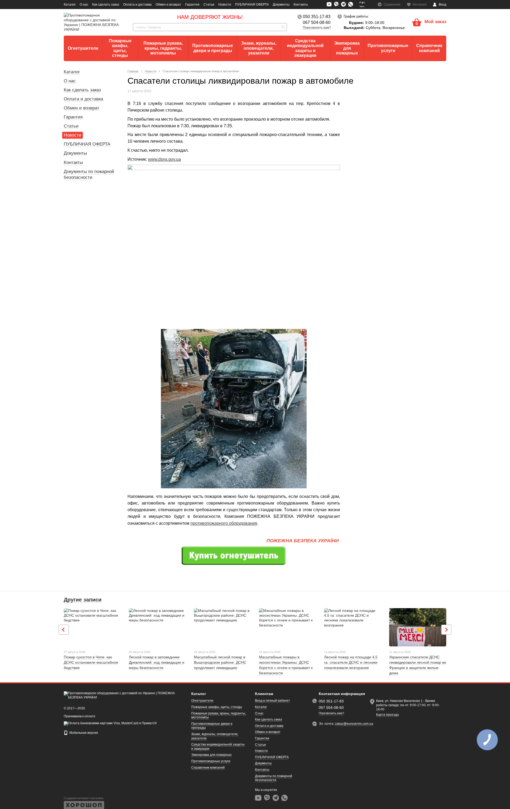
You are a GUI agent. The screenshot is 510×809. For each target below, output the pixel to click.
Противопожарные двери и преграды (212, 48)
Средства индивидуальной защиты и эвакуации (305, 48)
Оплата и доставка (137, 4)
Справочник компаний (429, 48)
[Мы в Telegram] (343, 4)
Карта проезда (387, 715)
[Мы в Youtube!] (329, 4)
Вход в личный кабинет (272, 700)
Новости (224, 4)
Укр (361, 7)
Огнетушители (83, 48)
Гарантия (192, 4)
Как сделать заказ (105, 4)
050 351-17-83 (316, 17)
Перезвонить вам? (317, 27)
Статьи (208, 4)
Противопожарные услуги (388, 48)
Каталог (70, 4)
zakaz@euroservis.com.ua (354, 724)
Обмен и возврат (168, 4)
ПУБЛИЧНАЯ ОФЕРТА (252, 4)
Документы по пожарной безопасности (273, 778)
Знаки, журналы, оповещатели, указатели (258, 48)
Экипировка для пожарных (347, 48)
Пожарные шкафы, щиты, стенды (120, 48)
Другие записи (82, 600)
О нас (84, 4)
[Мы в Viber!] (336, 4)
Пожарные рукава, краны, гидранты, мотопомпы (163, 48)
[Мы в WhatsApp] (350, 4)
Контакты (301, 4)
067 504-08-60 (316, 22)
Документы (281, 4)
